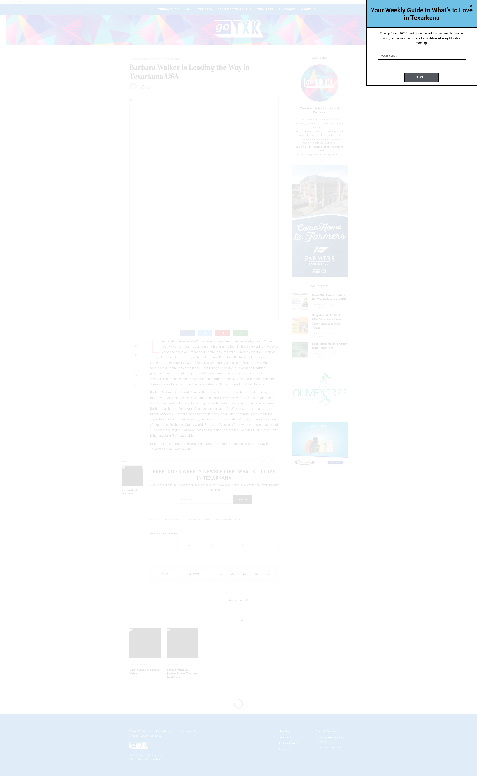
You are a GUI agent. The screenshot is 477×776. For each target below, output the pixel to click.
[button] (471, 6)
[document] (238, 388)
